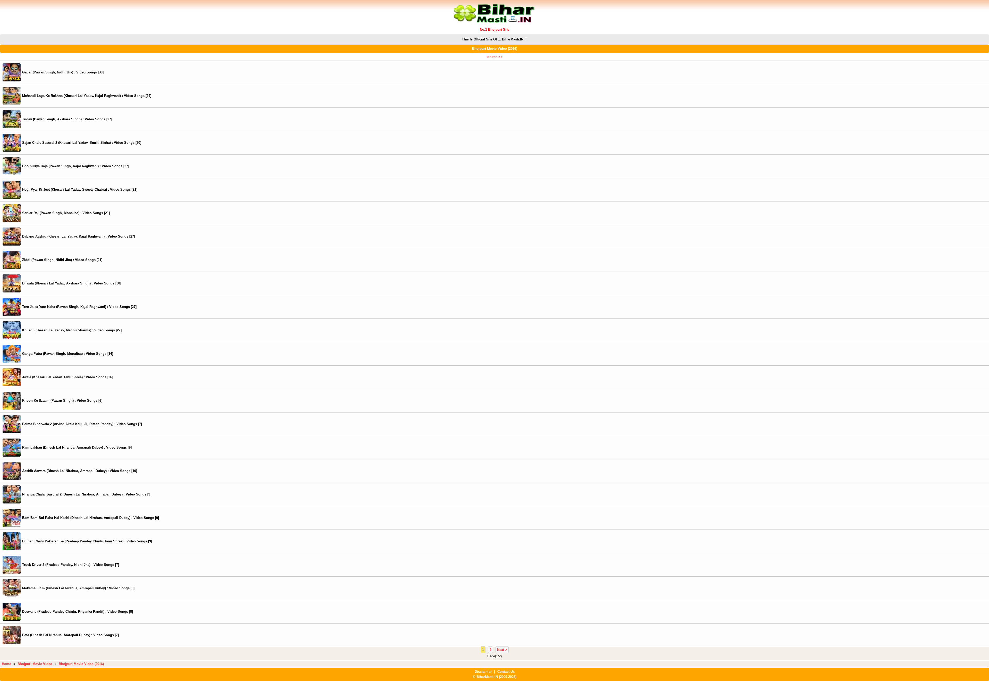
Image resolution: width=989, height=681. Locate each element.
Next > (502, 650)
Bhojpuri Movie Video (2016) (81, 664)
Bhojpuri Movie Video (35, 664)
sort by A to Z (494, 56)
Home (6, 664)
